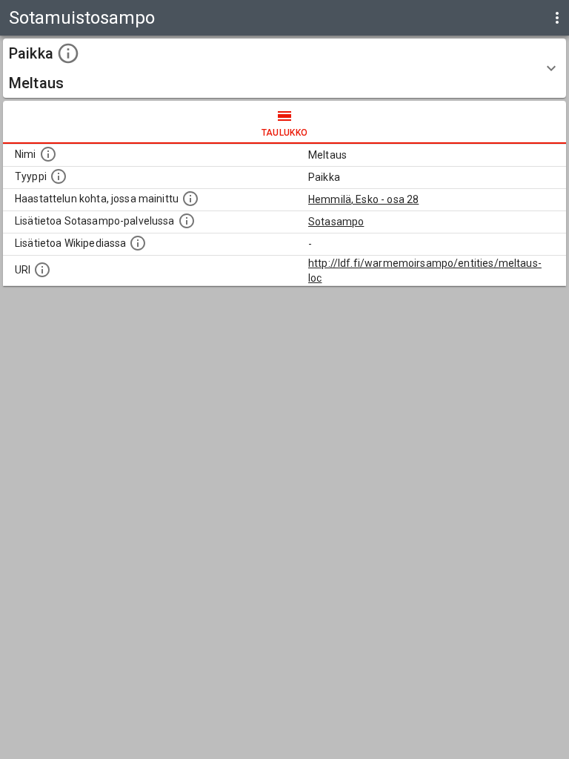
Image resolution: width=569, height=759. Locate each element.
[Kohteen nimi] (48, 154)
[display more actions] (557, 18)
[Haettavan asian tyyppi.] (58, 176)
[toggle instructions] (68, 53)
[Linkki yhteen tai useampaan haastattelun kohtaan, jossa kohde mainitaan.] (190, 199)
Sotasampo (336, 222)
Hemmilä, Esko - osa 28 (363, 199)
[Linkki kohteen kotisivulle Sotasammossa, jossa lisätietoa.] (187, 221)
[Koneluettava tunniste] (42, 270)
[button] (284, 68)
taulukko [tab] (285, 132)
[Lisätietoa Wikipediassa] (138, 243)
